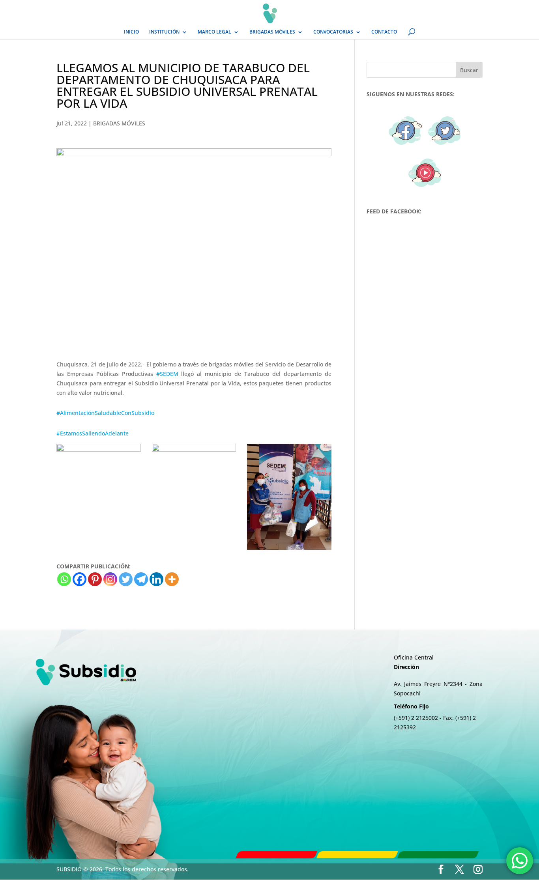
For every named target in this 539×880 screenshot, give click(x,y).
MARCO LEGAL (214, 32)
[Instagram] (110, 579)
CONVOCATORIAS (333, 32)
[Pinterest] (95, 579)
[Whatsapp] (64, 579)
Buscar (469, 70)
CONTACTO (384, 32)
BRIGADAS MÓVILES (272, 32)
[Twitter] (126, 579)
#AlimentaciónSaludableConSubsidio (105, 413)
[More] (172, 579)
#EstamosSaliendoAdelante (92, 433)
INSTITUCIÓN (164, 32)
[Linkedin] (156, 579)
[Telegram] (141, 579)
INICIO (131, 32)
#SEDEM (167, 373)
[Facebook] (79, 579)
